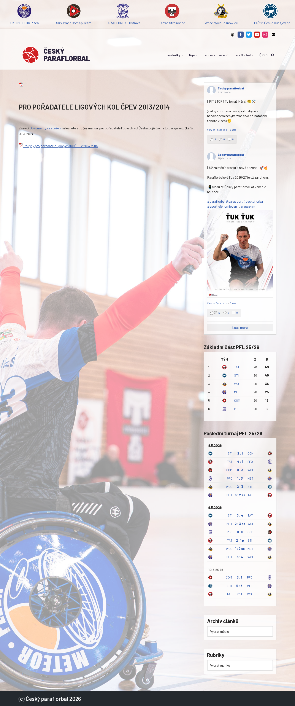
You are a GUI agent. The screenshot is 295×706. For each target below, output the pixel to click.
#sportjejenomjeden (222, 206)
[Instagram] (265, 35)
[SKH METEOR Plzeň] (24, 11)
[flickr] (273, 35)
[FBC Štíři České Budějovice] (270, 11)
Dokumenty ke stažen (45, 128)
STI (236, 375)
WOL (237, 384)
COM (237, 400)
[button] (182, 55)
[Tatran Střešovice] (172, 11)
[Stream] (232, 35)
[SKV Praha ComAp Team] (73, 11)
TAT (236, 367)
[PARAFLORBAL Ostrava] (123, 11)
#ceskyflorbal (253, 201)
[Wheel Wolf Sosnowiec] (221, 11)
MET (237, 392)
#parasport (234, 201)
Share (233, 129)
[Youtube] (257, 35)
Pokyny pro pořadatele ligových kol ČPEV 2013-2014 (60, 146)
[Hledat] (272, 55)
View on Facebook (217, 129)
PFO (236, 409)
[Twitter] (249, 35)
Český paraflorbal (231, 88)
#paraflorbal (216, 201)
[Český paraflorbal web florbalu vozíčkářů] (56, 55)
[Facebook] (241, 35)
